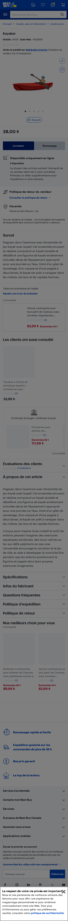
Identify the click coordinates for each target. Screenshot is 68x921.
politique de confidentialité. (47, 912)
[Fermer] (64, 892)
